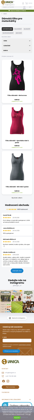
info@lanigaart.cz (10, 373)
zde (29, 414)
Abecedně (19, 33)
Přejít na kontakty (10, 387)
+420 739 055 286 (10, 376)
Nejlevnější (18, 29)
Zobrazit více (17, 271)
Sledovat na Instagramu (18, 318)
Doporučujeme (7, 29)
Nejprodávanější (8, 33)
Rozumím (17, 417)
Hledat (30, 7)
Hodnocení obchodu (17, 205)
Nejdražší (27, 29)
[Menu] (24, 7)
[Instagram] (7, 380)
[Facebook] (3, 380)
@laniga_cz (17, 285)
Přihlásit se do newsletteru (11, 351)
